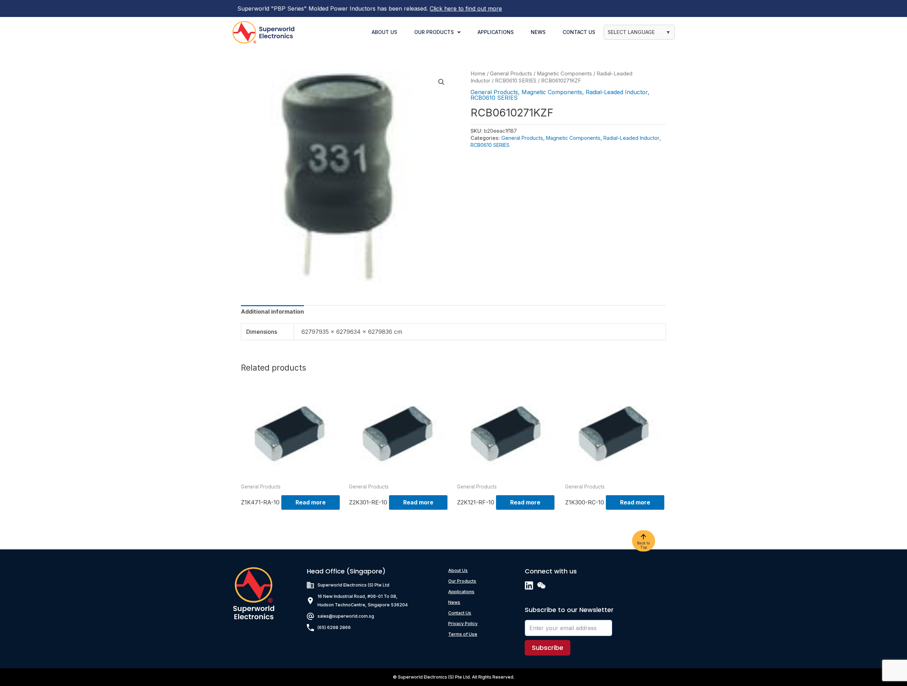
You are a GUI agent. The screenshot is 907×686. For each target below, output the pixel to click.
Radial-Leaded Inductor (617, 92)
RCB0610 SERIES (515, 81)
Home (478, 73)
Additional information (272, 311)
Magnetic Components (564, 73)
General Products (511, 73)
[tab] (272, 311)
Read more (310, 502)
